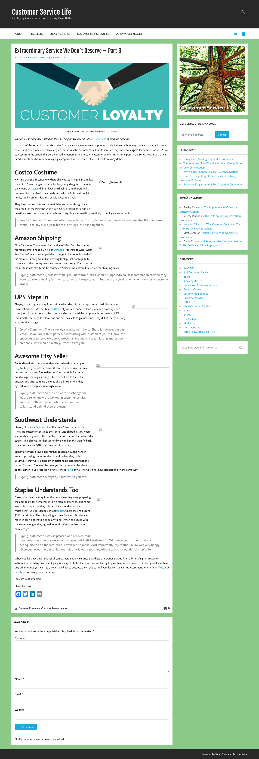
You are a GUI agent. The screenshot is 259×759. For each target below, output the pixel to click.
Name (19, 678)
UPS (56, 309)
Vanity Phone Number (129, 33)
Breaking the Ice (60, 33)
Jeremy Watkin (57, 57)
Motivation (189, 323)
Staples (60, 510)
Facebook (20, 572)
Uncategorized (191, 327)
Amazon (59, 249)
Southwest (42, 427)
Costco (35, 188)
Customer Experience (29, 608)
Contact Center (192, 289)
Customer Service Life (41, 12)
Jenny (186, 310)
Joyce (186, 224)
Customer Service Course (93, 33)
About (19, 33)
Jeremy (63, 608)
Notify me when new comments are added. (39, 739)
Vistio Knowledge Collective (199, 331)
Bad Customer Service (196, 272)
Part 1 (70, 469)
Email (19, 694)
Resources (36, 33)
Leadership (189, 319)
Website (19, 709)
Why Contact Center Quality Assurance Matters (210, 171)
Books (186, 276)
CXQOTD (189, 302)
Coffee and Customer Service (200, 285)
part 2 (21, 145)
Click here (100, 138)
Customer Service (50, 608)
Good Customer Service (196, 306)
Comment (21, 638)
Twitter (162, 567)
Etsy (17, 368)
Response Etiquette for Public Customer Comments (212, 184)
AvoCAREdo (190, 268)
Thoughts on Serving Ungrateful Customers (208, 159)
